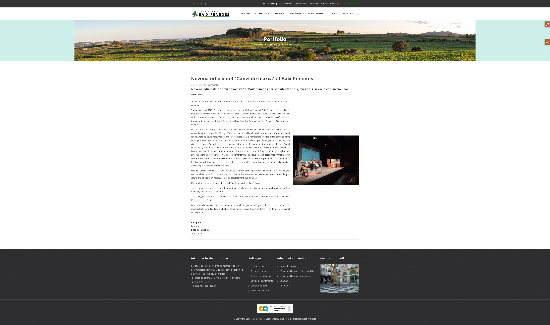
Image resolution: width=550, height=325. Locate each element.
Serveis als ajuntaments (262, 280)
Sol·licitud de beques (260, 285)
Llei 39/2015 (285, 280)
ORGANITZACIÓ (248, 13)
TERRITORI (264, 13)
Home (253, 44)
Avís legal (312, 318)
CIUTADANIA (278, 13)
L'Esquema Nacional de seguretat (295, 276)
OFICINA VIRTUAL (316, 13)
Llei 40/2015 (285, 285)
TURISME (332, 13)
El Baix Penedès (258, 266)
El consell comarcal (260, 271)
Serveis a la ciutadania (261, 276)
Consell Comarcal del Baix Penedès (262, 318)
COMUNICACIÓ (347, 13)
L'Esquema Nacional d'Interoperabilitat (297, 271)
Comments (213, 85)
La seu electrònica (287, 266)
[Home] (210, 12)
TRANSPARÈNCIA (296, 13)
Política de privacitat (260, 290)
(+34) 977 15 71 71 (204, 281)
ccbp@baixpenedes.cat (205, 285)
